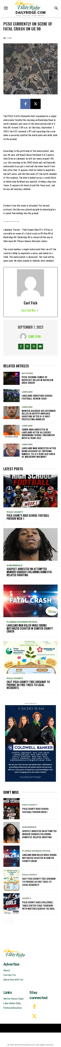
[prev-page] (5, 921)
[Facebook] (25, 104)
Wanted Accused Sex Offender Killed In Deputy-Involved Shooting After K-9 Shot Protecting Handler (39, 415)
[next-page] (11, 921)
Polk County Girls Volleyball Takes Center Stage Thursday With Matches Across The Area (38, 905)
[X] (35, 104)
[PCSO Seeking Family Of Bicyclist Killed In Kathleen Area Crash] (11, 378)
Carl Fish (34, 336)
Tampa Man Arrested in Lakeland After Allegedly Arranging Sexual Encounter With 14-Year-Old (38, 434)
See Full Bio (29, 310)
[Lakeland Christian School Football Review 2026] (11, 395)
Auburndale (14, 565)
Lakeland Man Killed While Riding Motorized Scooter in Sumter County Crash (30, 628)
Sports (26, 898)
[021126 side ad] (30, 743)
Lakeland (27, 392)
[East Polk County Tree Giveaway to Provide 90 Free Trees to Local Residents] (30, 657)
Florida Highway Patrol (22, 622)
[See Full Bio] (38, 310)
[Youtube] (40, 346)
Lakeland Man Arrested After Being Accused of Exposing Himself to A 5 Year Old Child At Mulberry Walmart (39, 452)
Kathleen (27, 373)
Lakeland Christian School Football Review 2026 (37, 397)
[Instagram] (27, 346)
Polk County (15, 512)
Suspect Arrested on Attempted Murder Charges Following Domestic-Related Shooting (30, 572)
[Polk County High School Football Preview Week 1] (30, 491)
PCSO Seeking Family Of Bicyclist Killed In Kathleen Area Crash (37, 380)
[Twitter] (34, 1016)
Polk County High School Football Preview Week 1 (28, 517)
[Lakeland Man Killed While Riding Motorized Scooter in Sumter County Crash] (30, 601)
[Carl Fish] (24, 336)
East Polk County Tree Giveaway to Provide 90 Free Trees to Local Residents (28, 685)
